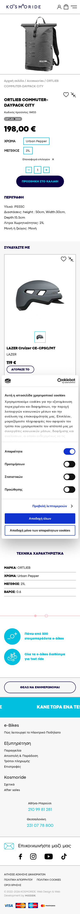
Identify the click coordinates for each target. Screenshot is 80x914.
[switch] (69, 464)
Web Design (44, 892)
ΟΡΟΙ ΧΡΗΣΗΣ (12, 885)
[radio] (36, 141)
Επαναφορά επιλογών (36, 159)
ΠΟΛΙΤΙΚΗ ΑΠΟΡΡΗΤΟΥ (18, 880)
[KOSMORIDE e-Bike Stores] (23, 6)
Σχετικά (9, 784)
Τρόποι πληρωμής (17, 761)
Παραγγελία (12, 750)
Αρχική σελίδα (14, 81)
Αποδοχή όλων (40, 518)
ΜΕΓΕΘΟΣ (11, 150)
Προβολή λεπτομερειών (49, 506)
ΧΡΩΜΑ (10, 141)
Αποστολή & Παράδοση (21, 756)
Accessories (35, 81)
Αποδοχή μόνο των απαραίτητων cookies (40, 530)
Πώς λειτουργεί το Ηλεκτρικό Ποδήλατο (32, 732)
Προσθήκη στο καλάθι (40, 181)
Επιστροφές (12, 767)
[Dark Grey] (40, 337)
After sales (12, 790)
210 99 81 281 (40, 810)
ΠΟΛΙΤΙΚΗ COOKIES (49, 880)
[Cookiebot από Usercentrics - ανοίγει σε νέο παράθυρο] (57, 381)
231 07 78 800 (40, 826)
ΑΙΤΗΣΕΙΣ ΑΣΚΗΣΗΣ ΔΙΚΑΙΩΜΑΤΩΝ (25, 874)
